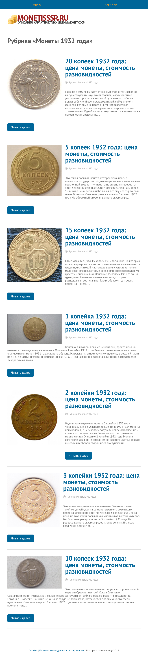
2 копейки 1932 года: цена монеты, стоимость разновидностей (100, 399)
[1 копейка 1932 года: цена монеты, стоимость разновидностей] (34, 330)
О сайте (33, 650)
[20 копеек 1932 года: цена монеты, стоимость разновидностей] (34, 86)
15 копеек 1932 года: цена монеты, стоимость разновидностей (100, 236)
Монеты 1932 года (88, 82)
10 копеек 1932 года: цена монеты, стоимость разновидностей (100, 564)
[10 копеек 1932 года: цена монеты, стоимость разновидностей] (34, 573)
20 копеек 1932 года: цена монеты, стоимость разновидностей (100, 67)
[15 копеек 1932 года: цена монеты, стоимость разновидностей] (34, 256)
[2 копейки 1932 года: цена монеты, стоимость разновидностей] (34, 418)
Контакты (81, 650)
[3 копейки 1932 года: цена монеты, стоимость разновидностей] (33, 501)
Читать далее (20, 127)
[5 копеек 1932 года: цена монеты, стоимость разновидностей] (34, 171)
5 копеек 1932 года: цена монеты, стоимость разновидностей (101, 153)
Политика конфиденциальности (56, 650)
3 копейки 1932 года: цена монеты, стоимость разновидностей (101, 482)
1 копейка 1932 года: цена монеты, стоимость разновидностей (100, 322)
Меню (37, 4)
